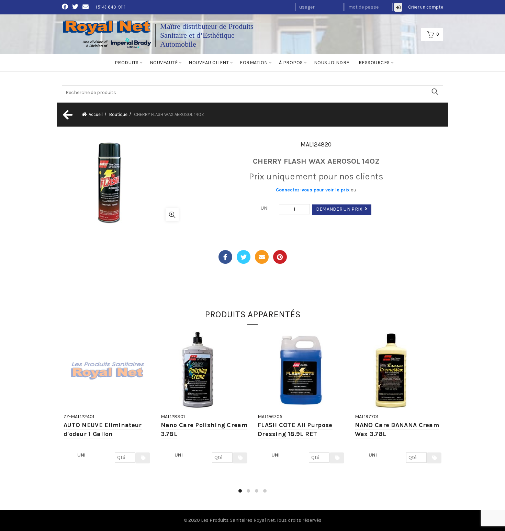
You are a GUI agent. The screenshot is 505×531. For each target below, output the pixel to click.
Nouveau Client (209, 63)
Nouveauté (164, 63)
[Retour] (67, 114)
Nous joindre (331, 63)
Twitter (243, 257)
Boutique (118, 114)
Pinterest (280, 257)
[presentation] (62, 415)
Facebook (225, 257)
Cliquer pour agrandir (172, 214)
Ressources (374, 63)
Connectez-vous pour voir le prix (313, 190)
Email (262, 257)
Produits (127, 63)
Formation (254, 63)
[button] (240, 490)
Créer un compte (426, 7)
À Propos (291, 63)
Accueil (96, 114)
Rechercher (434, 91)
